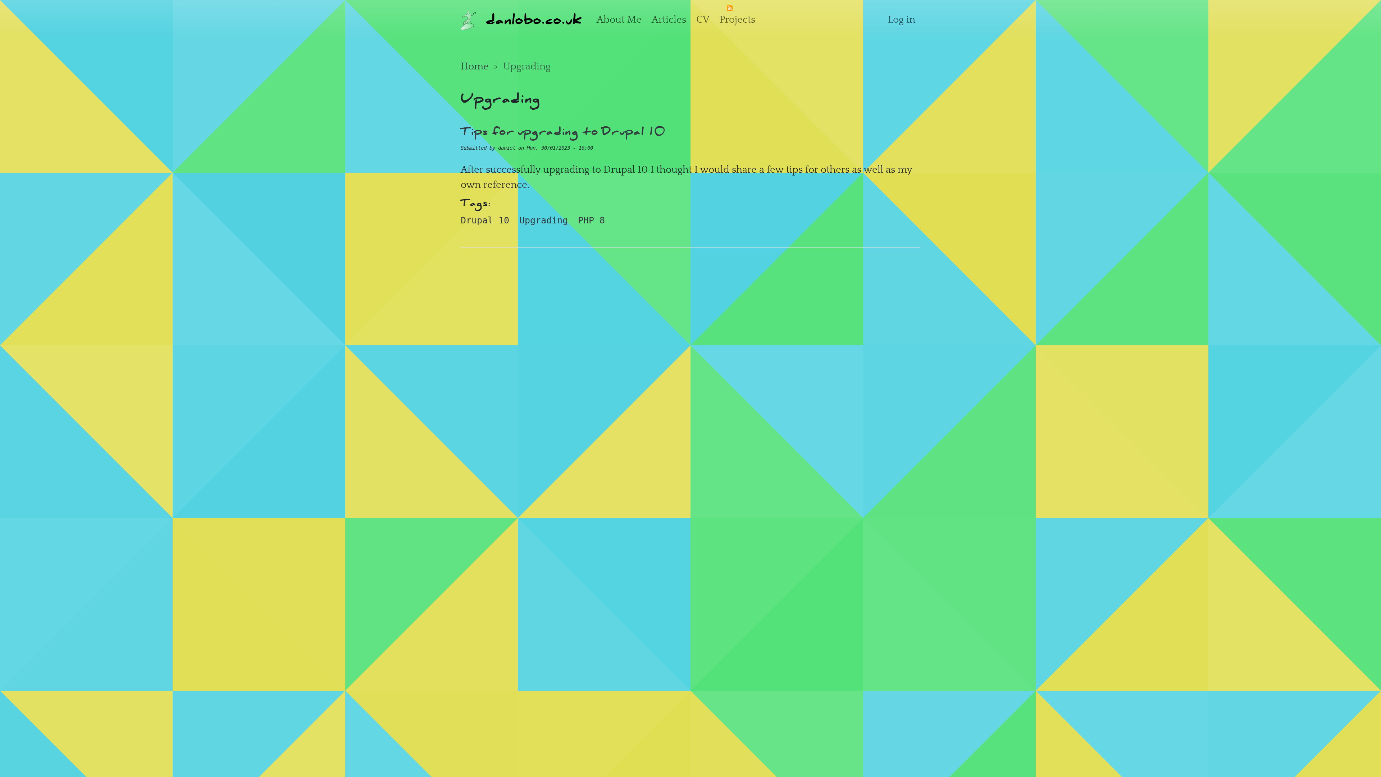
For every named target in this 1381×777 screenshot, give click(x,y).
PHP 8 (591, 220)
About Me (619, 19)
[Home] (468, 19)
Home (475, 66)
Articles (669, 19)
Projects (737, 19)
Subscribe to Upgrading (730, 10)
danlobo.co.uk (534, 19)
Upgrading (543, 220)
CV (703, 19)
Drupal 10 (485, 220)
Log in (901, 19)
